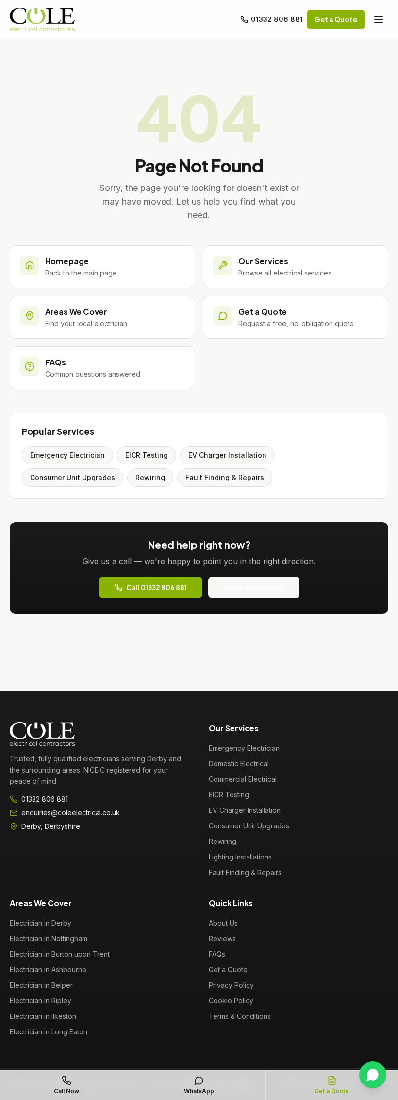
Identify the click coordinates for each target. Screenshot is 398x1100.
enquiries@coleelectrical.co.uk (70, 812)
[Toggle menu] (378, 19)
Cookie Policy (231, 1001)
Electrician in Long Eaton (48, 1032)
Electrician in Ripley (40, 1001)
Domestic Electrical (239, 763)
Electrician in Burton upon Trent (60, 954)
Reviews (222, 938)
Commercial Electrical (243, 779)
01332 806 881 (277, 19)
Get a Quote (336, 19)
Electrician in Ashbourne (48, 969)
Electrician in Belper (41, 985)
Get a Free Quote (253, 587)
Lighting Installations (240, 857)
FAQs (217, 954)
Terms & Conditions (240, 1016)
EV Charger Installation (227, 455)
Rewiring (150, 477)
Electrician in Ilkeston (43, 1016)
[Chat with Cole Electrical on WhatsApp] (372, 1074)
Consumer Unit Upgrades (72, 477)
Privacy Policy (231, 985)
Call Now (66, 1091)
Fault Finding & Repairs (224, 477)
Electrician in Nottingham (48, 938)
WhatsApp (199, 1091)
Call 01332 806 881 (156, 587)
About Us (223, 923)
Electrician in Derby (40, 923)
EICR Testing (146, 455)
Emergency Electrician (67, 455)
